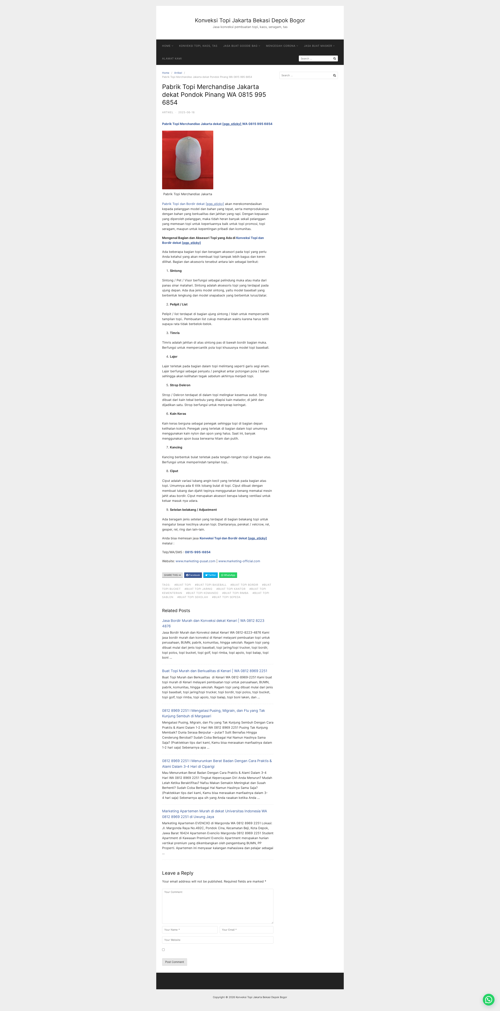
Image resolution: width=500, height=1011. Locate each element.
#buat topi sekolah (192, 597)
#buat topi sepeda (226, 597)
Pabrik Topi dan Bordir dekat (193, 204)
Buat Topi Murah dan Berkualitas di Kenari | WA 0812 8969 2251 (214, 671)
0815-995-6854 (198, 552)
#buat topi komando (202, 592)
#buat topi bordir (244, 584)
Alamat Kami (172, 58)
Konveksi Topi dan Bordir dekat (233, 538)
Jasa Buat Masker (318, 45)
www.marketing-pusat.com (195, 561)
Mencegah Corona (281, 45)
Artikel (178, 72)
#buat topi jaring (198, 588)
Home (166, 45)
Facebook (194, 575)
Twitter (212, 575)
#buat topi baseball (211, 584)
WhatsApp (229, 575)
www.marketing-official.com (239, 561)
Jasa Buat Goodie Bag (240, 45)
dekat (227, 124)
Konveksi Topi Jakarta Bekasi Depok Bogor (250, 20)
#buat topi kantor (231, 588)
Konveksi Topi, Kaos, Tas (198, 45)
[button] (489, 1000)
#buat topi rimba (235, 592)
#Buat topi (182, 584)
